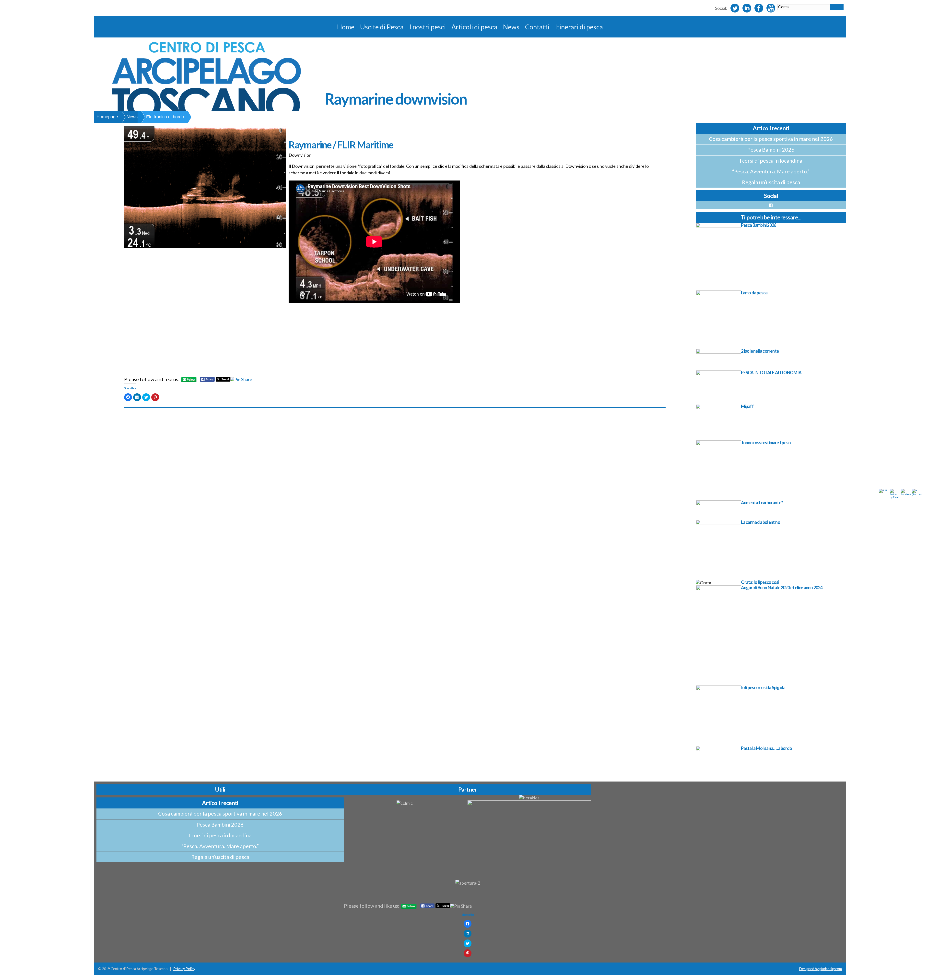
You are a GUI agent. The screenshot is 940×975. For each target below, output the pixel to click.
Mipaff (747, 406)
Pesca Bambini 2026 (771, 149)
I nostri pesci (427, 27)
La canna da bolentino (760, 522)
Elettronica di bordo (165, 116)
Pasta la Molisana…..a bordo (766, 748)
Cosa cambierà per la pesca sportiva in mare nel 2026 (771, 139)
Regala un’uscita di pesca (771, 182)
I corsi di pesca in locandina (771, 160)
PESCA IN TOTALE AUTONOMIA (771, 372)
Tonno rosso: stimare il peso (766, 442)
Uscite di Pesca (382, 27)
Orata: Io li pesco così (760, 582)
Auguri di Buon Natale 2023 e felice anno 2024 (781, 587)
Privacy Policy (184, 969)
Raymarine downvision (396, 98)
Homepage (107, 116)
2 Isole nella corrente (760, 351)
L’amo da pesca (754, 292)
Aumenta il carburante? (762, 502)
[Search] (837, 7)
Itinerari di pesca (579, 27)
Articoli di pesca (474, 27)
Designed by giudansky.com (820, 969)
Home (345, 27)
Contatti (537, 27)
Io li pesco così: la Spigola (763, 687)
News (511, 27)
